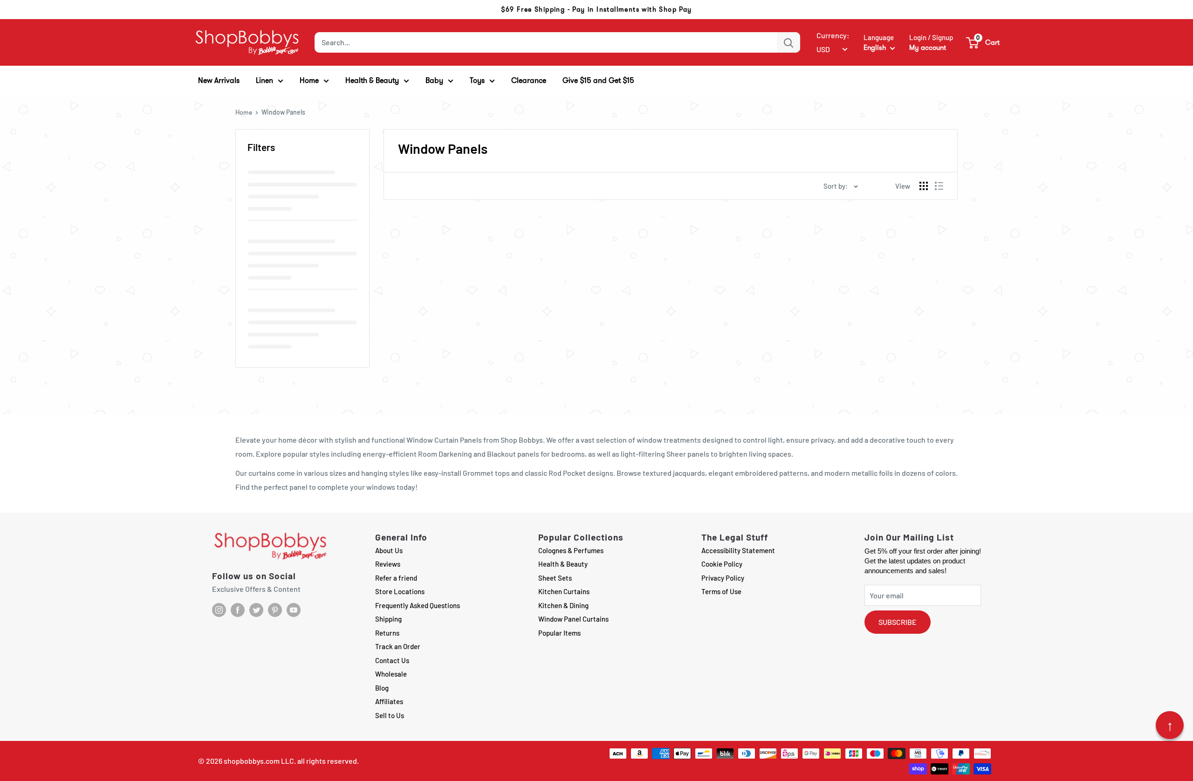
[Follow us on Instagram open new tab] (219, 610)
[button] (983, 42)
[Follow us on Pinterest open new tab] (275, 610)
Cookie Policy (721, 564)
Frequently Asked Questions (417, 605)
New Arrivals (219, 80)
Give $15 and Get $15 (598, 80)
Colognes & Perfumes (570, 550)
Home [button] (309, 80)
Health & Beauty (563, 564)
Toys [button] (477, 80)
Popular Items (559, 633)
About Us (389, 550)
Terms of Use (721, 591)
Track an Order (397, 646)
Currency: (833, 35)
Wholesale (391, 674)
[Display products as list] (939, 186)
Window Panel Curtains (573, 619)
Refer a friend (396, 578)
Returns (387, 633)
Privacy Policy (722, 578)
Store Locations (400, 591)
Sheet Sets (555, 578)
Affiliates (389, 701)
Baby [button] (434, 80)
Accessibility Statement (738, 550)
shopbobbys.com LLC (259, 760)
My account (927, 47)
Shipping (388, 619)
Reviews (387, 564)
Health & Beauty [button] (372, 80)
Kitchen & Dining (563, 605)
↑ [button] (1169, 725)
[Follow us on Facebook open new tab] (238, 610)
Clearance (528, 80)
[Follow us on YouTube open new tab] (294, 610)
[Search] (788, 42)
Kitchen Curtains (564, 591)
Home (243, 112)
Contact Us (392, 660)
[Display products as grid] (923, 186)
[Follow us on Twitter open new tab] (256, 610)
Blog (382, 688)
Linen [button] (264, 80)
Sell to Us (389, 715)
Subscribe (897, 621)
